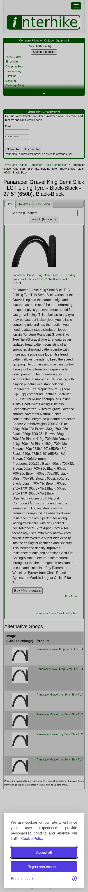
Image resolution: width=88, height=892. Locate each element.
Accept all (44, 852)
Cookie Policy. (32, 839)
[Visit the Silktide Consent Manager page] (74, 878)
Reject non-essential (44, 866)
